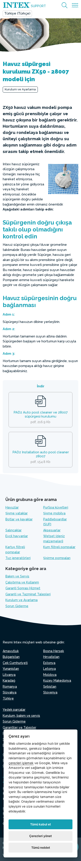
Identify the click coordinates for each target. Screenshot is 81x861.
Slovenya (50, 692)
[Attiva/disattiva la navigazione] (75, 5)
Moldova (49, 674)
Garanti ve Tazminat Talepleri (28, 594)
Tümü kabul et (40, 824)
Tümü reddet (40, 847)
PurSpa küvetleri (55, 507)
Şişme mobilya (54, 513)
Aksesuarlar (52, 530)
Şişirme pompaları (56, 558)
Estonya (49, 663)
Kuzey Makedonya (57, 680)
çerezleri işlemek (21, 763)
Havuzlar (12, 507)
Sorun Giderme (16, 606)
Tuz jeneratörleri (18, 558)
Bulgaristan (11, 657)
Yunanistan (11, 668)
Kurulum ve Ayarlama (20, 89)
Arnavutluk (11, 651)
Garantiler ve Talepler (19, 727)
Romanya (10, 686)
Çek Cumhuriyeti (15, 663)
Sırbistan (49, 686)
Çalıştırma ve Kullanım (22, 582)
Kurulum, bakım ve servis (21, 715)
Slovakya (9, 692)
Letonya (49, 668)
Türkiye (8, 698)
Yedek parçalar (14, 709)
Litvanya (9, 674)
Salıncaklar (13, 530)
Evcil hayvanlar (16, 536)
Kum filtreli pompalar (59, 547)
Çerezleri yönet (40, 836)
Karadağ (9, 680)
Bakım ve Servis (17, 576)
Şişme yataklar (16, 513)
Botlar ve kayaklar (19, 519)
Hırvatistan (51, 657)
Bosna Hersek (53, 651)
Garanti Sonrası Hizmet (22, 588)
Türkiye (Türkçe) (17, 13)
